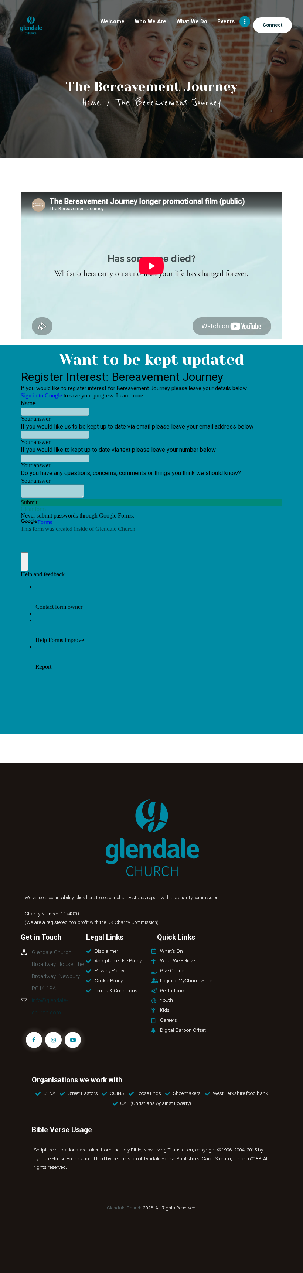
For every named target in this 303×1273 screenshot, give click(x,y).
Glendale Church (124, 1208)
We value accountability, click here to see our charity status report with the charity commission (121, 897)
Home (91, 102)
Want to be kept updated (151, 359)
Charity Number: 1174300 (52, 914)
